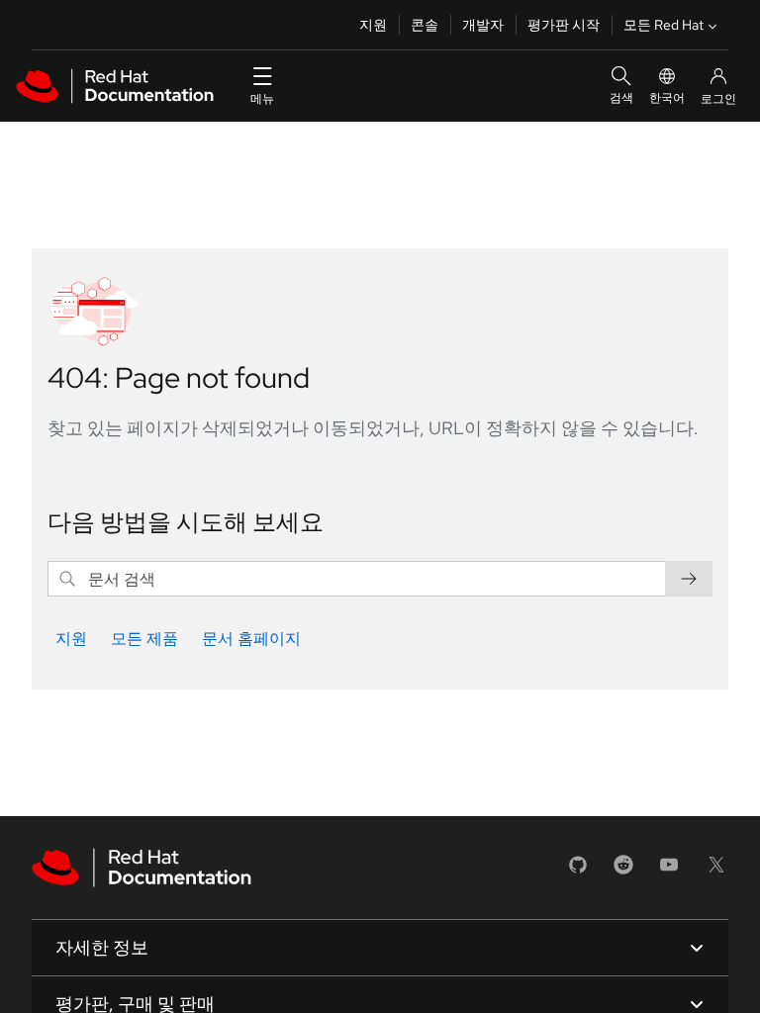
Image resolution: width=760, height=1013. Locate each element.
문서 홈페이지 (251, 638)
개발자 (483, 25)
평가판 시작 (563, 25)
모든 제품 (144, 638)
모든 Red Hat (663, 25)
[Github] (578, 871)
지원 (373, 25)
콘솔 (424, 25)
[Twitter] (716, 871)
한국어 (667, 98)
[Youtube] (669, 871)
